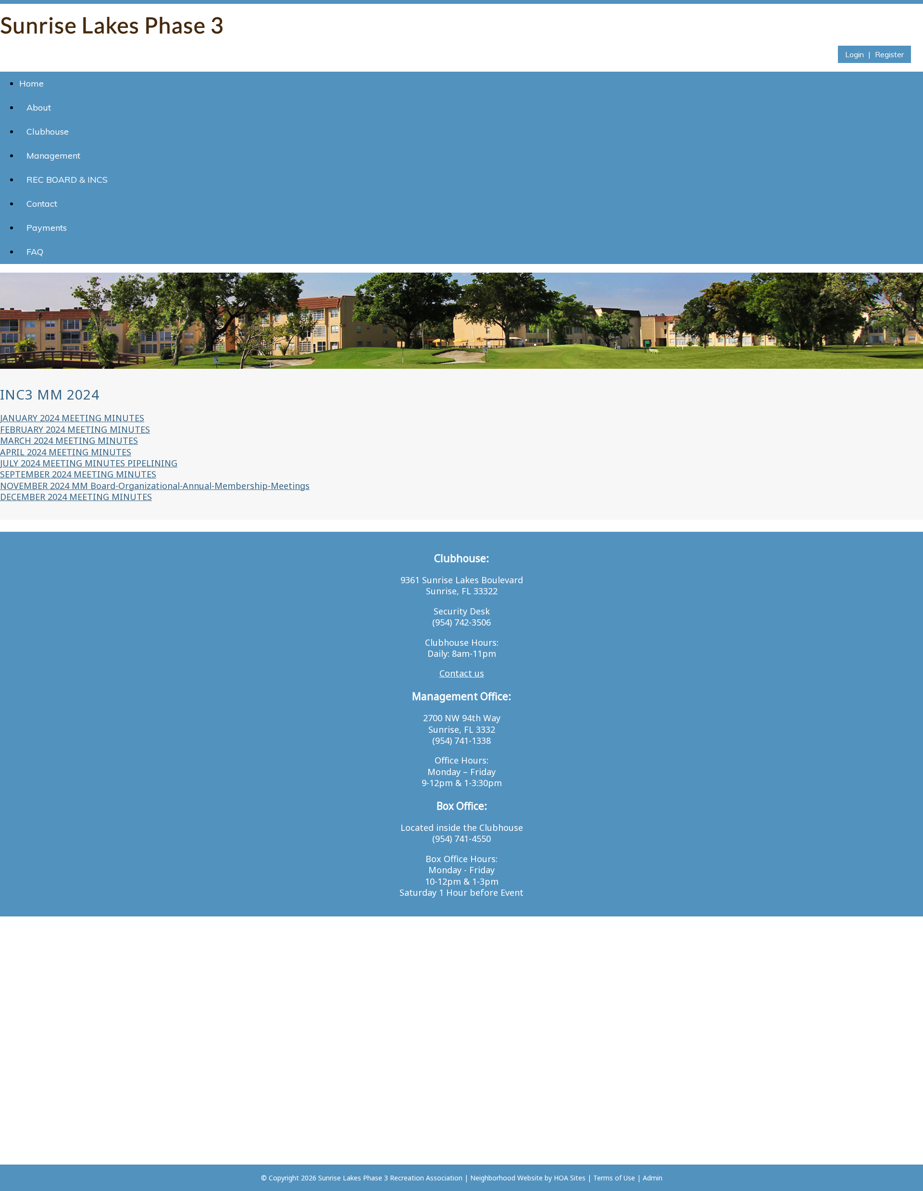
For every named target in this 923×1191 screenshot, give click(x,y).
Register (889, 54)
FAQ (34, 251)
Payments (46, 227)
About (38, 107)
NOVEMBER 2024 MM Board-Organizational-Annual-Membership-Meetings (155, 485)
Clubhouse (47, 131)
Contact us (461, 673)
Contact (41, 203)
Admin (652, 1177)
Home (31, 83)
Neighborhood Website (506, 1177)
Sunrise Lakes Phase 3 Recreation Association (390, 1177)
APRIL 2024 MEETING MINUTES (65, 452)
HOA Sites (570, 1177)
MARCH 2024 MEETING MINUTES (69, 440)
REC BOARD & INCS (67, 179)
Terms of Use (614, 1177)
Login (854, 54)
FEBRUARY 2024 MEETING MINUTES (75, 429)
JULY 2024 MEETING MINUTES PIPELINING (88, 463)
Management (53, 155)
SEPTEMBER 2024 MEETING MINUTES (78, 474)
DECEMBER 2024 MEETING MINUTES (76, 496)
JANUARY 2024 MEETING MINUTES (72, 418)
